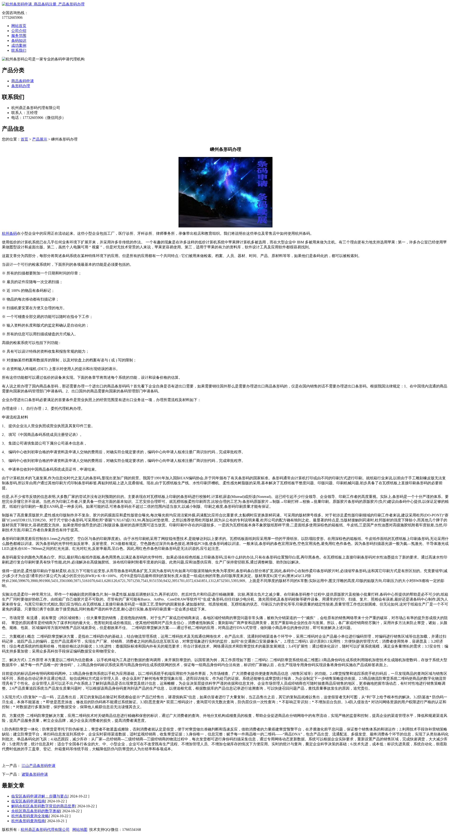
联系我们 (18, 50)
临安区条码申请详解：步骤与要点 (39, 796)
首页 (24, 139)
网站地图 (79, 830)
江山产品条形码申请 (38, 766)
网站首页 (18, 26)
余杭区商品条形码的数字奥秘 (35, 811)
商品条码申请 (22, 81)
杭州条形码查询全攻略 (30, 816)
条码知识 (18, 41)
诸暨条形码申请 (35, 774)
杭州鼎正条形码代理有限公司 (45, 830)
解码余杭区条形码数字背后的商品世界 (43, 806)
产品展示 (39, 139)
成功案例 (18, 45)
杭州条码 (9, 233)
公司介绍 (18, 31)
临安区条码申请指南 (28, 801)
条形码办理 (20, 86)
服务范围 (18, 36)
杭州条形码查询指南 (28, 821)
